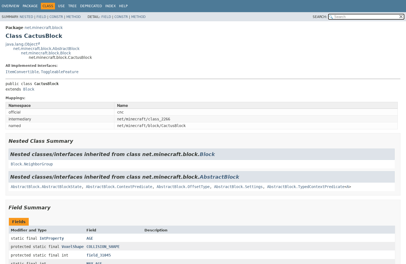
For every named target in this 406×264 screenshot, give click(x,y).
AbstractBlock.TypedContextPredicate (305, 186)
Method (73, 17)
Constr (56, 17)
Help (123, 6)
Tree (72, 6)
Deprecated (91, 6)
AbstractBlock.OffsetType (183, 186)
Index (110, 6)
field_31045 (98, 255)
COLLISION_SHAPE (103, 246)
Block (28, 89)
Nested (26, 17)
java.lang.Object (21, 44)
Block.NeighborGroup (32, 164)
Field (41, 17)
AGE (89, 238)
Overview (10, 6)
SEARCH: (320, 17)
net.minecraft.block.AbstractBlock (46, 48)
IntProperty (51, 238)
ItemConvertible (22, 72)
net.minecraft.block (44, 27)
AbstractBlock (219, 177)
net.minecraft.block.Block (46, 53)
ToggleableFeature (59, 72)
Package (30, 6)
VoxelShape (73, 246)
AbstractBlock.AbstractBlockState (46, 186)
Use (61, 6)
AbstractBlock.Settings (238, 186)
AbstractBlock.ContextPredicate (119, 186)
